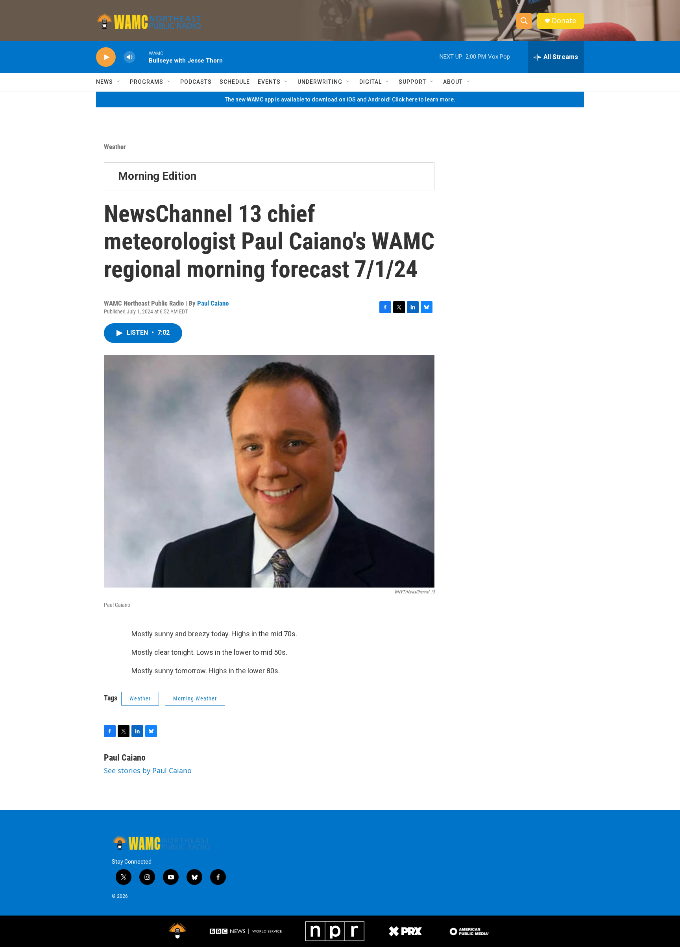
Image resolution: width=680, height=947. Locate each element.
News (104, 82)
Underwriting (320, 82)
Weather (115, 147)
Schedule (235, 82)
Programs (146, 82)
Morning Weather (195, 698)
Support (412, 82)
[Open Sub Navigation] (119, 82)
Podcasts (196, 82)
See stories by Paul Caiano (148, 770)
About (453, 82)
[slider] (142, 57)
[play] (106, 57)
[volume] (129, 57)
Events (269, 82)
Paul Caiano (213, 303)
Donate (564, 21)
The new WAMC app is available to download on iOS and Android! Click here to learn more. (340, 99)
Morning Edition (157, 176)
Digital (370, 82)
